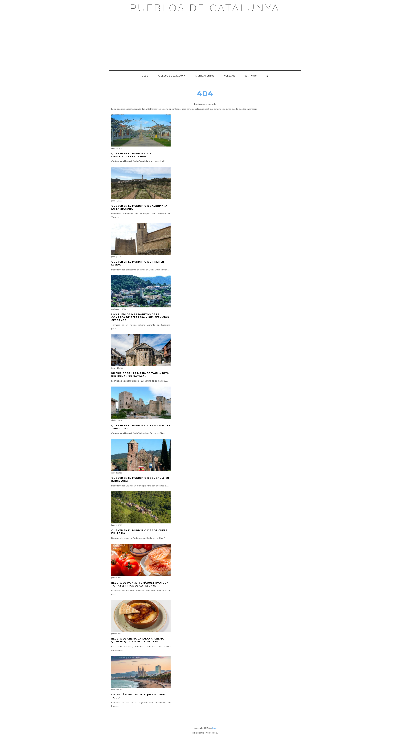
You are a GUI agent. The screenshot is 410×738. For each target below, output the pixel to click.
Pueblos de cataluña (171, 76)
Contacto (251, 76)
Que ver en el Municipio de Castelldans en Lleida (131, 155)
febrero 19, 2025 (117, 689)
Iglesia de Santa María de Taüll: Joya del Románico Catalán (140, 374)
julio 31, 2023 (116, 578)
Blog (145, 76)
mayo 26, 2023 (116, 148)
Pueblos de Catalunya (205, 8)
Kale (214, 727)
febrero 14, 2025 (117, 368)
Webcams (229, 76)
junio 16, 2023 (116, 201)
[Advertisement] (205, 41)
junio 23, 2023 (116, 525)
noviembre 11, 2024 (118, 309)
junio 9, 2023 (116, 257)
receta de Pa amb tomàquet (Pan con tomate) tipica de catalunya (140, 584)
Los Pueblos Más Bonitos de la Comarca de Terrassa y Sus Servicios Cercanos (140, 317)
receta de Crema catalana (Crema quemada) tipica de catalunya (137, 640)
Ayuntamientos (204, 76)
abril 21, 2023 (116, 420)
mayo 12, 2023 (116, 473)
